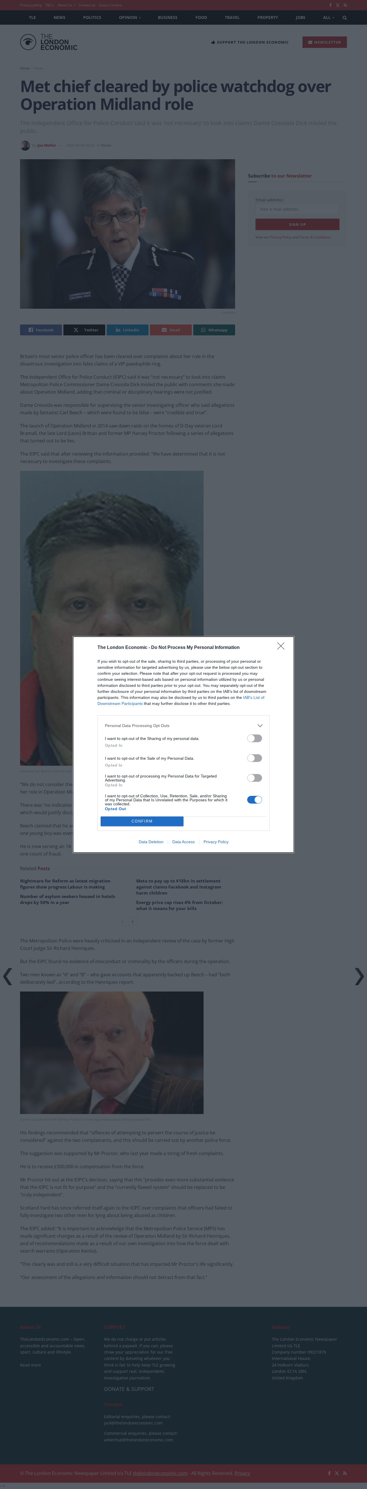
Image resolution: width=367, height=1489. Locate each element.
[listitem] (183, 726)
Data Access (183, 841)
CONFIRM (142, 821)
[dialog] (183, 745)
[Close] (282, 647)
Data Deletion (151, 841)
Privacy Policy (216, 841)
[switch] (254, 738)
